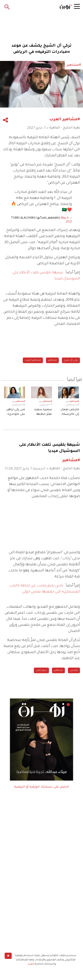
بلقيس (74, 670)
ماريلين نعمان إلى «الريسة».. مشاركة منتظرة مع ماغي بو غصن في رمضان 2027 (69, 412)
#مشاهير (74, 401)
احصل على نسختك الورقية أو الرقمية (41, 787)
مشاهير (52, 360)
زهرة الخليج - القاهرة (64, 128)
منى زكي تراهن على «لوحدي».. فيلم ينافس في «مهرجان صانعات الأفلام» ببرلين (15, 412)
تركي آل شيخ (71, 360)
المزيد (30, 964)
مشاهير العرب (33, 360)
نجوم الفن (41, 670)
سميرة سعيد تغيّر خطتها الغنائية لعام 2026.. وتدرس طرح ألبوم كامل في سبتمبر (43, 412)
